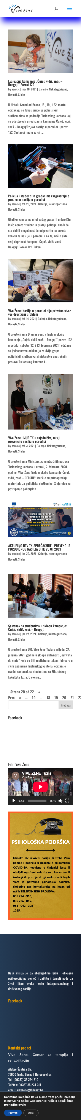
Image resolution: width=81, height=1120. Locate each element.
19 (56, 697)
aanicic (16, 89)
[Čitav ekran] (67, 801)
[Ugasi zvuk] (60, 801)
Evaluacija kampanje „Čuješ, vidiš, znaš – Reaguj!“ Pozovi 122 (35, 83)
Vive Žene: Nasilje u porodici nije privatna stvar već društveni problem (39, 312)
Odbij (31, 1113)
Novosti (12, 94)
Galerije (43, 89)
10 (33, 697)
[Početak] (14, 801)
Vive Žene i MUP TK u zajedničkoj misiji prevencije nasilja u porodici (34, 439)
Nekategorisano (58, 89)
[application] (40, 786)
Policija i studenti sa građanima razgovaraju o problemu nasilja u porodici (38, 197)
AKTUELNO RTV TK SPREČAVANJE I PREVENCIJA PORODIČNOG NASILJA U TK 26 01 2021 (39, 547)
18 (48, 697)
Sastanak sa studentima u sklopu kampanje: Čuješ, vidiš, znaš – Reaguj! (37, 627)
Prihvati (12, 1113)
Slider (21, 94)
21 (72, 697)
